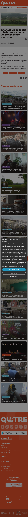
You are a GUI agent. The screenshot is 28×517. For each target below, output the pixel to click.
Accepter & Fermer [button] (14, 269)
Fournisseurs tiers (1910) (17, 253)
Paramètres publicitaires (16, 263)
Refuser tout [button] (14, 273)
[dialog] (14, 258)
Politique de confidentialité (17, 266)
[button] (14, 276)
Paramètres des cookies (7, 266)
